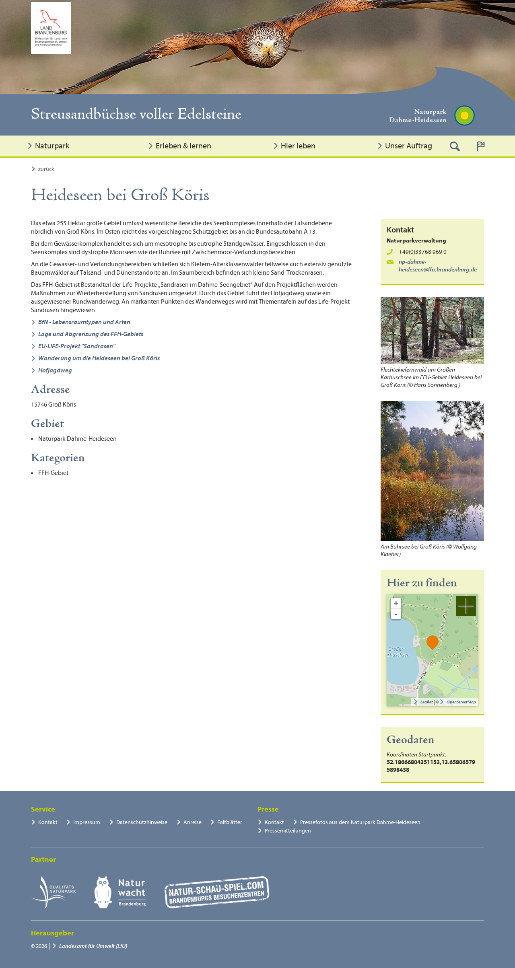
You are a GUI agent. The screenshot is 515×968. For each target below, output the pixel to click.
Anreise (192, 822)
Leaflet (426, 702)
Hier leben (298, 145)
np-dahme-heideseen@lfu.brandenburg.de (438, 266)
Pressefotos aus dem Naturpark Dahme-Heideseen (360, 822)
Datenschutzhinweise (141, 822)
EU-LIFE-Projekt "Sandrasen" (76, 346)
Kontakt (48, 822)
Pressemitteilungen (288, 830)
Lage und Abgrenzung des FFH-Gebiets (90, 334)
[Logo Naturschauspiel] (217, 892)
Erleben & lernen (183, 145)
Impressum (86, 822)
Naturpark (52, 145)
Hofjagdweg (55, 370)
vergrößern (466, 606)
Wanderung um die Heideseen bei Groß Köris (99, 358)
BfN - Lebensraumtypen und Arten (84, 322)
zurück (46, 169)
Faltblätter (229, 822)
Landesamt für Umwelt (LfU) (93, 946)
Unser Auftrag (408, 145)
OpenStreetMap (461, 702)
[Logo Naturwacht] (120, 892)
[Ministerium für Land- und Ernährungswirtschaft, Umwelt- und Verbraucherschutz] (51, 28)
